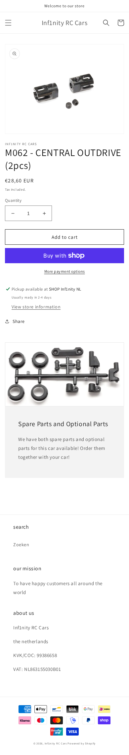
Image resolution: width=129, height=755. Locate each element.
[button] (8, 23)
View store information (36, 307)
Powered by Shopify (81, 743)
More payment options (64, 271)
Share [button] (19, 321)
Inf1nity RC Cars (56, 743)
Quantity (13, 200)
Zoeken (21, 545)
